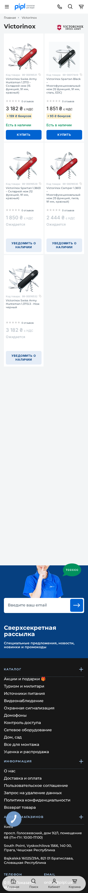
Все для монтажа (21, 744)
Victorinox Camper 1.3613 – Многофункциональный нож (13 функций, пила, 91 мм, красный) (63, 194)
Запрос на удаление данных (33, 793)
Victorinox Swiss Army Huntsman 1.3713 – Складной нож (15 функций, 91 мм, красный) (21, 85)
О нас (9, 771)
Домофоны (15, 715)
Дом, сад (13, 737)
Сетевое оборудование (28, 730)
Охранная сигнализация (29, 708)
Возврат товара (20, 807)
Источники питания (24, 693)
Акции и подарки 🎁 (25, 679)
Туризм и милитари (24, 686)
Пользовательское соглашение (36, 785)
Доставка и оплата (23, 778)
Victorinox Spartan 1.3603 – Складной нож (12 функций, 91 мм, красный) (23, 193)
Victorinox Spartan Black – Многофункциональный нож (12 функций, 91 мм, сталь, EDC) (63, 85)
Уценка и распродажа (26, 751)
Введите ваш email (27, 605)
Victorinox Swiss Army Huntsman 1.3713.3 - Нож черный (22, 304)
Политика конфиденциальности (37, 800)
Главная (10, 17)
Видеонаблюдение (24, 700)
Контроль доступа (22, 722)
